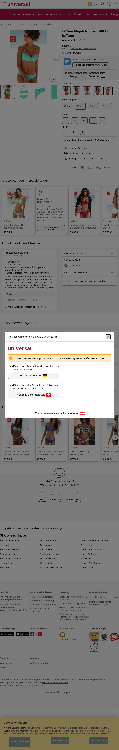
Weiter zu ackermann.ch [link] (30, 395)
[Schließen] (108, 337)
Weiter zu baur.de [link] (30, 376)
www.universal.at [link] (57, 413)
